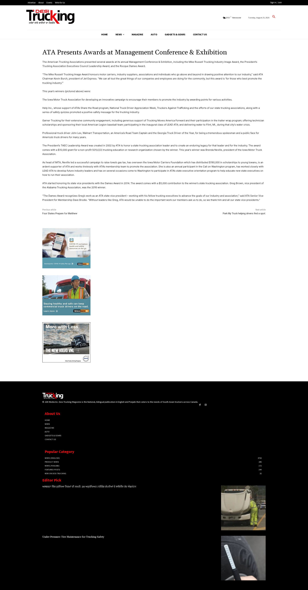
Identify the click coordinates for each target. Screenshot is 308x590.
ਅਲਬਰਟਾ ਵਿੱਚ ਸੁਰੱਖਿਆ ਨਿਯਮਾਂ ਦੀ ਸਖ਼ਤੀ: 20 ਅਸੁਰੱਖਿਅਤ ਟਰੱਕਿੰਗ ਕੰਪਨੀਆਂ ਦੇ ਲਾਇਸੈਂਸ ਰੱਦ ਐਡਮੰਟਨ (89, 486)
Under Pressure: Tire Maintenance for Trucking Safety (73, 536)
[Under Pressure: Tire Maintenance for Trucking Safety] (243, 558)
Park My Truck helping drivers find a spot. (244, 213)
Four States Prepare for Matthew (59, 213)
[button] (274, 17)
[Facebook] (200, 405)
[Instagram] (206, 405)
